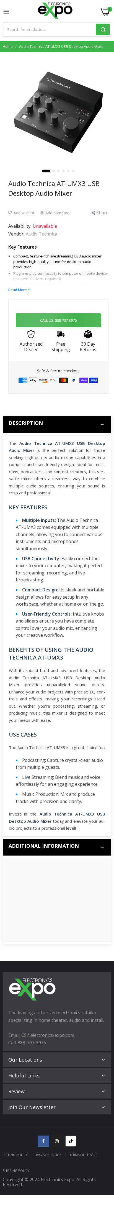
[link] (103, 1166)
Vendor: (16, 233)
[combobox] (49, 29)
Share (102, 213)
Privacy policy (48, 1154)
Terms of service (83, 1154)
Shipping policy (16, 1170)
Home (8, 46)
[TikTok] (70, 1141)
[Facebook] (43, 1141)
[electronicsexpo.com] (55, 12)
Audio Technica (41, 234)
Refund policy (15, 1154)
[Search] (103, 29)
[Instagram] (57, 1141)
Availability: (19, 226)
